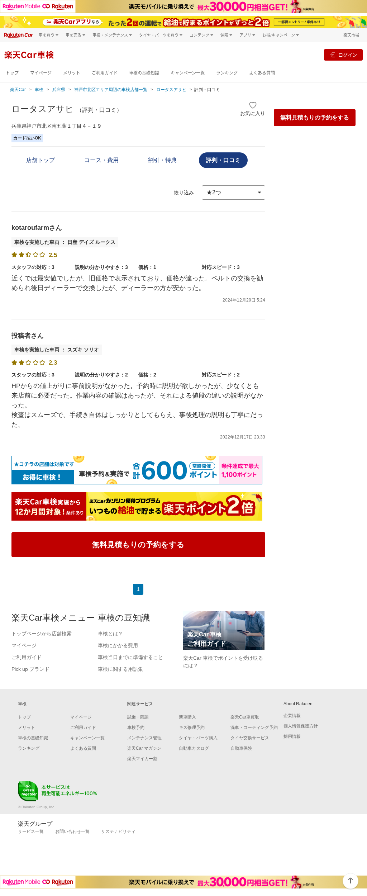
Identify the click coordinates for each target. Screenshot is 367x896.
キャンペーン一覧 (188, 73)
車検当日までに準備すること (130, 657)
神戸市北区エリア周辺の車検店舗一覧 (110, 89)
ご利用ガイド (105, 73)
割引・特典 (162, 160)
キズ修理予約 (192, 727)
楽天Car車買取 (244, 717)
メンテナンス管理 (144, 737)
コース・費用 (101, 160)
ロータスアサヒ (171, 89)
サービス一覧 (31, 831)
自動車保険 (241, 748)
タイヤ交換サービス (249, 737)
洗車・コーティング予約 (254, 727)
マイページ (41, 73)
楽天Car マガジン (144, 748)
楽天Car (18, 89)
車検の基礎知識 (144, 73)
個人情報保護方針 (300, 726)
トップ (12, 73)
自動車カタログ (194, 748)
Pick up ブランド (30, 669)
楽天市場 (351, 35)
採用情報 (292, 736)
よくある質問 (262, 73)
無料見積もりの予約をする (314, 117)
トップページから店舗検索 (41, 633)
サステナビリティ (118, 831)
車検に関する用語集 (120, 669)
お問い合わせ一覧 (72, 831)
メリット (71, 73)
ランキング (227, 73)
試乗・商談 (138, 717)
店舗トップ (40, 160)
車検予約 (135, 727)
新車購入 (187, 717)
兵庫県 (58, 89)
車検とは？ (110, 633)
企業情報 (292, 715)
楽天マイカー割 (142, 758)
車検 (39, 89)
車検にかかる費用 (118, 645)
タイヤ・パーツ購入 (198, 737)
